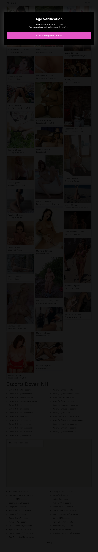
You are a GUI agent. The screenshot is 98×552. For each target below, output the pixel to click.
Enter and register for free (49, 35)
